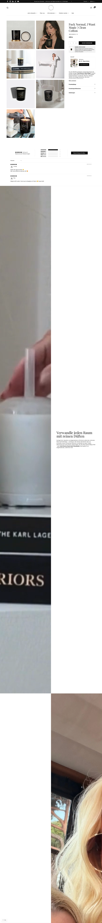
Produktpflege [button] (72, 84)
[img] (13, 164)
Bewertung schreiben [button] (79, 153)
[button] (7, 8)
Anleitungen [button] (72, 92)
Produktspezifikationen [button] (75, 88)
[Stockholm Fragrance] (51, 7)
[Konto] (91, 8)
